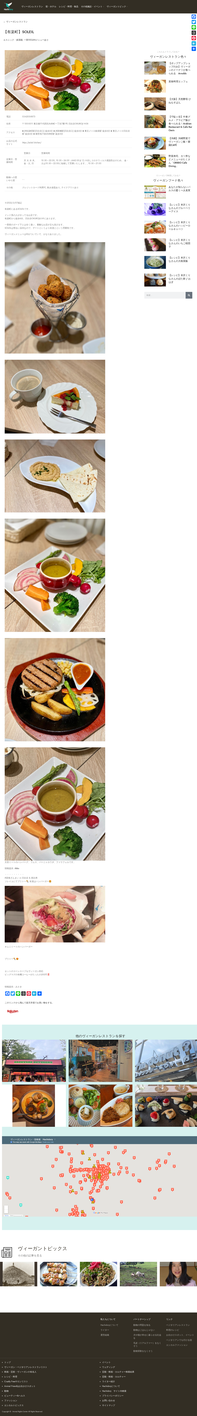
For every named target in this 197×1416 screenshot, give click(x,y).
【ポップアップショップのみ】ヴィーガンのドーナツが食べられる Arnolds (179, 68)
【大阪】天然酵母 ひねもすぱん (180, 100)
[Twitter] (193, 22)
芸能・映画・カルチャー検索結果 (118, 1371)
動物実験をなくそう (143, 1351)
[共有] (193, 48)
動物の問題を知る (141, 1325)
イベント (106, 1362)
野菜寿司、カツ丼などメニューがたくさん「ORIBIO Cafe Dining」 (179, 161)
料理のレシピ (172, 1330)
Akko (17, 868)
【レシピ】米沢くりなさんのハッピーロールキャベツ (179, 226)
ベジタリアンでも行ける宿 (179, 1340)
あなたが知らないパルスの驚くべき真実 (179, 188)
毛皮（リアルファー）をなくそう (147, 1344)
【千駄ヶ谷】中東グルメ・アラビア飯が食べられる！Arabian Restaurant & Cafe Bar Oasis (180, 123)
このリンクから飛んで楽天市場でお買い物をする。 (29, 1002)
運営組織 (105, 1335)
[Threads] (193, 32)
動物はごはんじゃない (144, 1330)
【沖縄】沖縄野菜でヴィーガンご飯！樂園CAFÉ (179, 142)
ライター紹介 (108, 1381)
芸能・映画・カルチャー (114, 1376)
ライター (105, 1330)
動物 (6, 1391)
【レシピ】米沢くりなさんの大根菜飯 (179, 259)
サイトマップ (108, 1405)
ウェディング (108, 1367)
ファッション (10, 1400)
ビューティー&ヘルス (14, 1395)
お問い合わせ (108, 1400)
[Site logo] (8, 6)
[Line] (193, 27)
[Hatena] (193, 43)
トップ (7, 1362)
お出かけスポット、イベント (180, 1335)
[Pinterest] (193, 38)
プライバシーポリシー (113, 1395)
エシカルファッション (177, 1345)
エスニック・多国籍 (13, 39)
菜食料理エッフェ (178, 81)
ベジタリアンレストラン (178, 1325)
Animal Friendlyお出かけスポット (20, 1386)
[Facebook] (193, 16)
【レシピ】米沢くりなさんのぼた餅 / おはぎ (180, 279)
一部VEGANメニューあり (36, 39)
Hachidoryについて (109, 1325)
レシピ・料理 (10, 1376)
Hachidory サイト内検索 (114, 1391)
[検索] (189, 295)
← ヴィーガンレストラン (15, 21)
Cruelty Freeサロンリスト (16, 1381)
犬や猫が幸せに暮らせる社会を (147, 1336)
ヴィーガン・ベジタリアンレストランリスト (25, 1367)
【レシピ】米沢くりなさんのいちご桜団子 (179, 243)
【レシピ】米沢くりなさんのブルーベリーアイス (179, 208)
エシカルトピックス (14, 1405)
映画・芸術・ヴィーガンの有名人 (20, 1371)
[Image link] (13, 1011)
